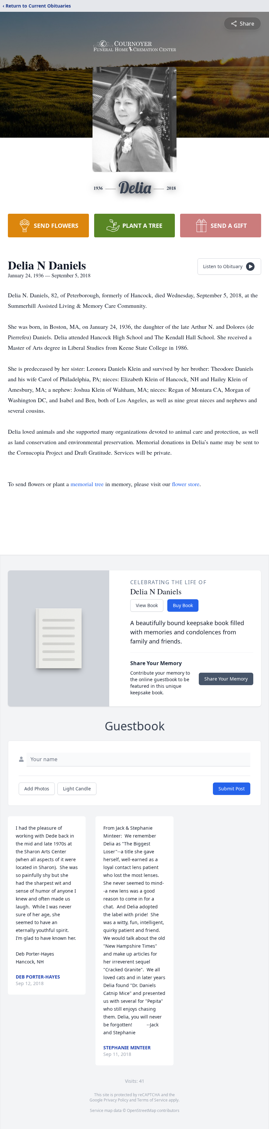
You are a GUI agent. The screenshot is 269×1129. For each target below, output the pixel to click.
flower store (185, 484)
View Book (147, 605)
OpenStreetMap (141, 1110)
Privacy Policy (116, 1100)
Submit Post (231, 788)
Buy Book (183, 605)
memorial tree (87, 484)
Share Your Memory (226, 679)
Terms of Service (152, 1100)
